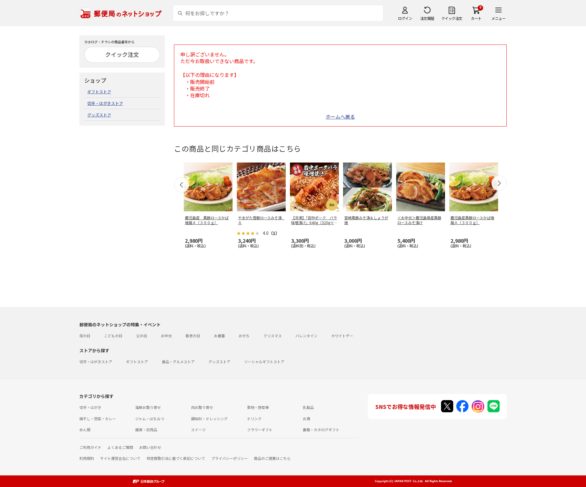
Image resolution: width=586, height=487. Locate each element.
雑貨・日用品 (146, 429)
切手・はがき (90, 407)
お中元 (166, 335)
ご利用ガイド (90, 447)
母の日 (84, 335)
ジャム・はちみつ (149, 418)
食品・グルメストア (178, 361)
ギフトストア (99, 92)
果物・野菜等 (258, 407)
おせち (244, 335)
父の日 (141, 335)
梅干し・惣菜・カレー (97, 418)
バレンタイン (306, 335)
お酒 (306, 418)
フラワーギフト (260, 429)
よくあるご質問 (120, 447)
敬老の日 (193, 335)
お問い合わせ (150, 447)
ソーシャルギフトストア (264, 361)
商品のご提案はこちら (272, 458)
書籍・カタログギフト (321, 429)
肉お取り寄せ (202, 407)
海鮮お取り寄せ (148, 407)
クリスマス (272, 335)
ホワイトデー (342, 335)
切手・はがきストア (105, 103)
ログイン (405, 18)
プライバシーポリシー (229, 458)
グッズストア (99, 115)
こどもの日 (113, 335)
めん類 (84, 429)
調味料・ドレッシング (209, 418)
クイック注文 (451, 18)
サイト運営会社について (120, 458)
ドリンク (254, 418)
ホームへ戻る (340, 116)
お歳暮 (219, 335)
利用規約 (86, 458)
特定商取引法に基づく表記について (175, 458)
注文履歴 (427, 18)
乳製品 (308, 407)
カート (476, 18)
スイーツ (198, 429)
